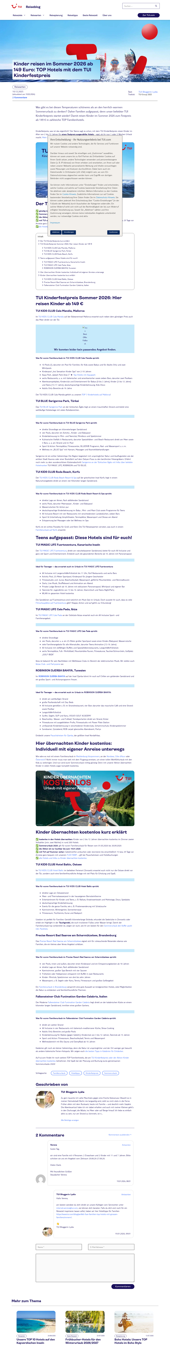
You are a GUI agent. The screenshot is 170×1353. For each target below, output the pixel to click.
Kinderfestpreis (92, 1073)
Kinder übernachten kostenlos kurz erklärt (57, 275)
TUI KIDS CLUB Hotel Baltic (50, 870)
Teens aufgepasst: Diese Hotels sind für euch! (59, 258)
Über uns (107, 15)
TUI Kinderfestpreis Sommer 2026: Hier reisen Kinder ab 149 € (66, 244)
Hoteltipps (75, 1073)
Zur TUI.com (149, 15)
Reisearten (36, 15)
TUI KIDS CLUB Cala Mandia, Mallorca (59, 248)
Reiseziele (17, 15)
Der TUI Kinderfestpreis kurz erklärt (55, 241)
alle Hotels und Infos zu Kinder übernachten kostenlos (62, 858)
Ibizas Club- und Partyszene (48, 664)
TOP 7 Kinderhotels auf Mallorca (96, 394)
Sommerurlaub (110, 1073)
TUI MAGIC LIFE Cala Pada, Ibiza (57, 265)
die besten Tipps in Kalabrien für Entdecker (104, 1051)
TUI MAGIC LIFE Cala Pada (50, 615)
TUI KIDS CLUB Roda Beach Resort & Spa (58, 477)
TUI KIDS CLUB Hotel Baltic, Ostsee (58, 279)
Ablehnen (55, 232)
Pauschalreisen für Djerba (62, 735)
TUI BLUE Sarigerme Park (51, 407)
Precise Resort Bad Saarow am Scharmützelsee (61, 941)
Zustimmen (113, 232)
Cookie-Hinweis (69, 194)
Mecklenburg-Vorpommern (88, 756)
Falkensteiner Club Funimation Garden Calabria (69, 1002)
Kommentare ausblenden (119, 1134)
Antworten (126, 1145)
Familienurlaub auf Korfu (46, 530)
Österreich (40, 759)
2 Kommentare (19, 97)
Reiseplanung (56, 15)
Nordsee (110, 756)
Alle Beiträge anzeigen (70, 1120)
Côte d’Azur (120, 756)
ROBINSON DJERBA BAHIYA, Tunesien (60, 268)
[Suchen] (156, 6)
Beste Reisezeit (90, 15)
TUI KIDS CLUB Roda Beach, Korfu (58, 254)
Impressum (55, 222)
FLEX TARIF (72, 855)
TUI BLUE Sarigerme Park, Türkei (57, 251)
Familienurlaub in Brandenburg (52, 987)
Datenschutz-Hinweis (105, 197)
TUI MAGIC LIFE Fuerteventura (53, 550)
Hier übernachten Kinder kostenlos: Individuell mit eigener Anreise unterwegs (72, 272)
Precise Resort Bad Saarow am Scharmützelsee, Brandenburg (69, 282)
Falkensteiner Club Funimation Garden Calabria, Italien (66, 285)
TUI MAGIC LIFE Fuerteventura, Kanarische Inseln (64, 262)
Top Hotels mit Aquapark (84, 374)
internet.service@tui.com (67, 1208)
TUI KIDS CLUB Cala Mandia (51, 316)
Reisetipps (73, 15)
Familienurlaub (59, 1073)
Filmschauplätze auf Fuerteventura (51, 603)
